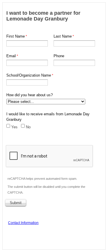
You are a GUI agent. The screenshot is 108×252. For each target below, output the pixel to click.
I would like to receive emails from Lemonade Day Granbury (48, 117)
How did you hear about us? (29, 95)
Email (11, 56)
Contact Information (23, 223)
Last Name (63, 36)
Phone (59, 56)
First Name (15, 36)
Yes (14, 127)
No (28, 127)
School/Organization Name (28, 75)
